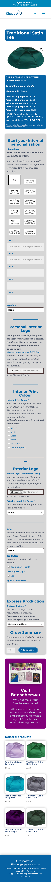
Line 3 (10, 266)
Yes (12, 576)
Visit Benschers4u (25, 692)
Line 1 (9, 240)
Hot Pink (15, 443)
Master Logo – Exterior (23, 473)
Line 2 (10, 253)
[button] (41, 49)
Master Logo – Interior (23, 352)
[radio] (15, 180)
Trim (9, 529)
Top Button (20, 567)
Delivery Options (16, 606)
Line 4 (10, 279)
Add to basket (28, 650)
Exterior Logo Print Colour (21, 501)
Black (13, 436)
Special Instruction (16, 580)
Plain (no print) (18, 447)
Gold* (13, 432)
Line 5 (10, 292)
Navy (13, 439)
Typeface (11, 305)
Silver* (14, 428)
